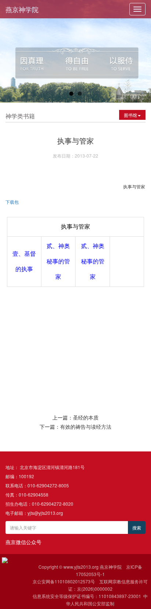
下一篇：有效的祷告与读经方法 (75, 426)
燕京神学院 (21, 9)
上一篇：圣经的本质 (75, 417)
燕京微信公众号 (23, 542)
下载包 (12, 202)
